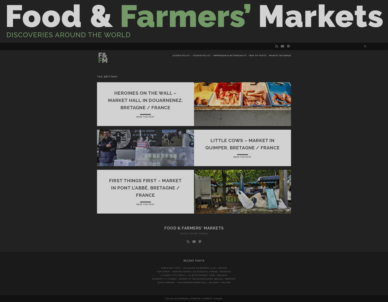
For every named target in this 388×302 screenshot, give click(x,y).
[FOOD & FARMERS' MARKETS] (103, 62)
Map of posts (257, 55)
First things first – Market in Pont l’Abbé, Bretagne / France (145, 188)
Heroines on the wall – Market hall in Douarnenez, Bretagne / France (145, 100)
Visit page (194, 21)
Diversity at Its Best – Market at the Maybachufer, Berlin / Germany (194, 279)
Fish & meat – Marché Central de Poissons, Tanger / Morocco (194, 271)
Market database (280, 55)
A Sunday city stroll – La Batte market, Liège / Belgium (194, 275)
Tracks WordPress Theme (181, 298)
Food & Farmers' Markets (194, 228)
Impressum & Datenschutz (230, 55)
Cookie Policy (181, 55)
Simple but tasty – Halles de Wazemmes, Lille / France (194, 268)
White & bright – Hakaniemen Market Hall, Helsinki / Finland (194, 282)
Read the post (145, 117)
